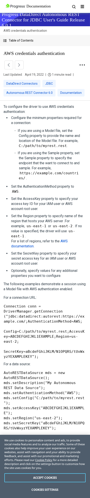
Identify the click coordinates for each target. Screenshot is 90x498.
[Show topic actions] (82, 65)
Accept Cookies (45, 478)
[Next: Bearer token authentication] (19, 65)
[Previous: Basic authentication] (9, 65)
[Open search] (73, 6)
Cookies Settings (44, 490)
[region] (45, 466)
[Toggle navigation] (82, 6)
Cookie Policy (43, 460)
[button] (45, 40)
